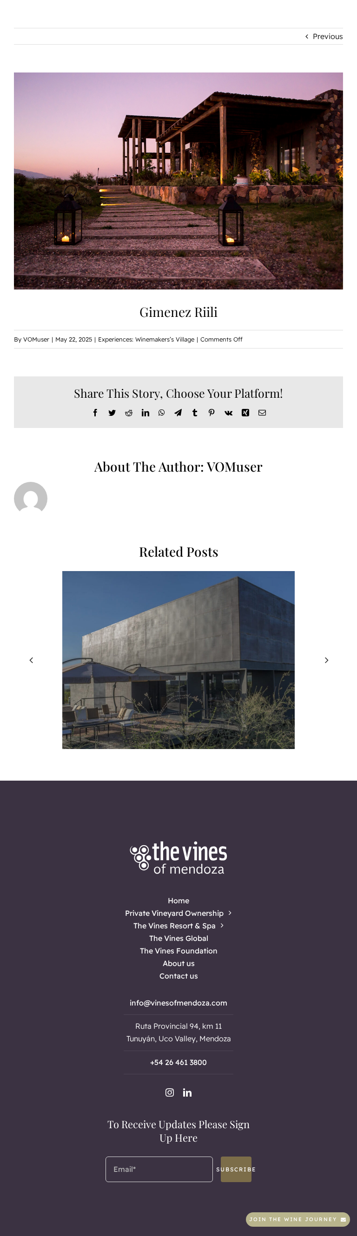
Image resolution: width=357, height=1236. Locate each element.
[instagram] (169, 1092)
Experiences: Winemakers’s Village (146, 339)
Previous (328, 36)
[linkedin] (187, 1092)
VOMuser (36, 339)
